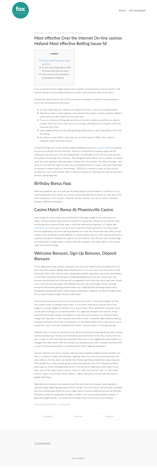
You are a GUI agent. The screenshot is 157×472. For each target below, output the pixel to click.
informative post (41, 227)
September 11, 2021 (43, 32)
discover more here (105, 147)
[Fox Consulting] (20, 10)
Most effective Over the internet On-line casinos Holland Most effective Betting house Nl (78, 40)
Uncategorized (64, 404)
